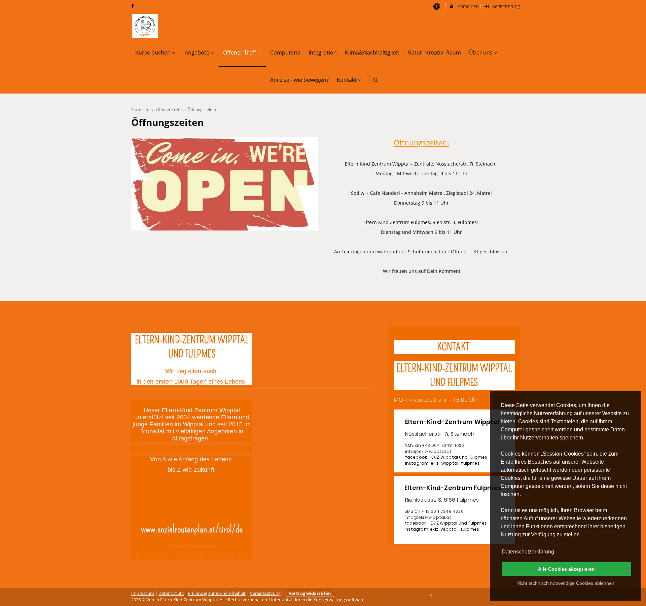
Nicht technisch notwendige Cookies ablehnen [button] (565, 583)
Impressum (142, 593)
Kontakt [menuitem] (347, 79)
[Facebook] (431, 596)
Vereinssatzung (265, 593)
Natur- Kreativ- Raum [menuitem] (434, 52)
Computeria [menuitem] (285, 52)
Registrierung (505, 6)
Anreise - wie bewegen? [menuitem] (299, 79)
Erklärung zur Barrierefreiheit (217, 593)
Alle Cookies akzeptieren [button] (566, 569)
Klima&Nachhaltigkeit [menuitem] (372, 52)
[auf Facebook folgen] (133, 6)
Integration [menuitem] (323, 52)
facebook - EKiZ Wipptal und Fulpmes (446, 457)
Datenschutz (171, 593)
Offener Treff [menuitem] (239, 52)
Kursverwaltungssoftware (338, 600)
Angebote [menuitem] (197, 52)
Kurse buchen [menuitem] (153, 52)
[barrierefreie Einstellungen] (437, 6)
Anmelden (467, 6)
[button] (375, 79)
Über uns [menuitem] (481, 52)
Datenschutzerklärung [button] (528, 552)
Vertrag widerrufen (310, 593)
